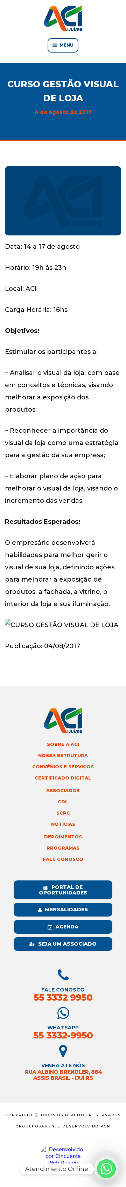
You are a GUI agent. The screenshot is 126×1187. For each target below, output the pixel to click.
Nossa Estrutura (63, 755)
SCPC (63, 813)
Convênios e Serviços (63, 766)
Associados (63, 790)
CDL (63, 801)
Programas (63, 848)
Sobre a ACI (63, 744)
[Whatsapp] (106, 1168)
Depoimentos (63, 836)
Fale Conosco (63, 859)
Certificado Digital (63, 778)
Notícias (63, 824)
